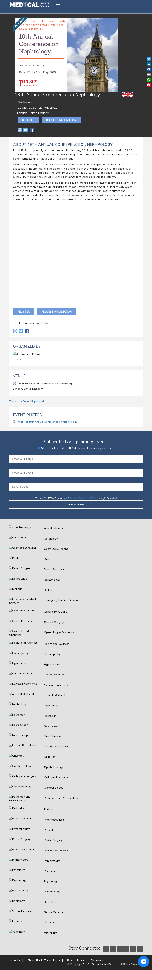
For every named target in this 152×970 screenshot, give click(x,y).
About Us (15, 960)
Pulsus (17, 359)
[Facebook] (32, 129)
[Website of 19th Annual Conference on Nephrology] (20, 129)
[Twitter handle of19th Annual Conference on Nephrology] (21, 330)
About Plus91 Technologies (43, 960)
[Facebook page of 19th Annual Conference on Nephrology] (27, 330)
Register (28, 120)
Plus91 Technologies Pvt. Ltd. (100, 964)
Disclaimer (97, 960)
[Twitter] (26, 129)
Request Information (61, 120)
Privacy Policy (75, 960)
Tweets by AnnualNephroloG (26, 401)
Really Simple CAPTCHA (83, 498)
